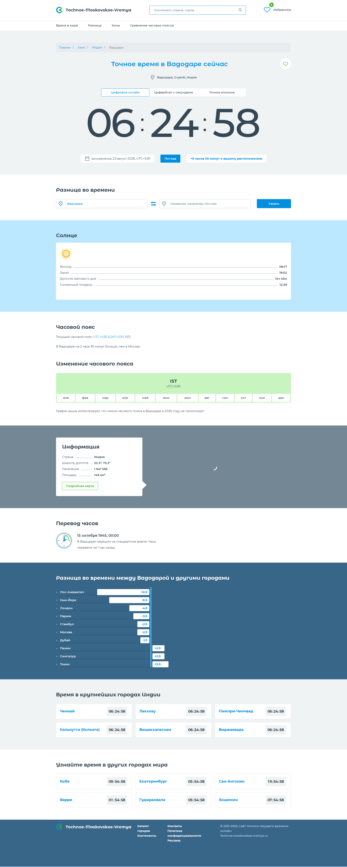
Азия (81, 47)
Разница (94, 25)
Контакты (174, 826)
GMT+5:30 (116, 337)
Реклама (173, 840)
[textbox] (197, 10)
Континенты (146, 836)
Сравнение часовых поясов (152, 25)
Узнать (273, 204)
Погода (170, 158)
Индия (97, 47)
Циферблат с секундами (173, 92)
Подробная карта (80, 486)
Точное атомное (222, 92)
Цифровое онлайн (125, 92)
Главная (64, 47)
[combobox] (197, 10)
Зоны (115, 25)
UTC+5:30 (100, 337)
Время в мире (67, 25)
